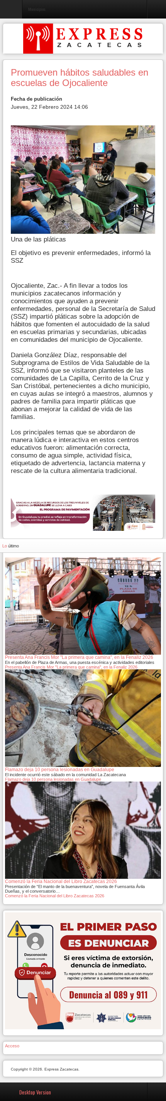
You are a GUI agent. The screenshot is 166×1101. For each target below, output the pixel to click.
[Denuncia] (83, 970)
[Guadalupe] (83, 512)
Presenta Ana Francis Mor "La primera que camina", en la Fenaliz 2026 (71, 667)
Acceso (12, 1046)
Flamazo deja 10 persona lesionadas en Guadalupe (53, 779)
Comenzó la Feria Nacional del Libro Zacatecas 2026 (54, 895)
